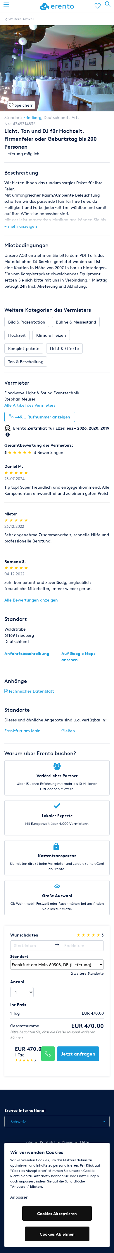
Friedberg (32, 117)
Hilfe (84, 1142)
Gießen (68, 730)
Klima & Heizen (51, 335)
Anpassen (19, 1197)
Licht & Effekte (64, 348)
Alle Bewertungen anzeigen (31, 599)
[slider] (20, 452)
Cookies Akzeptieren (57, 1213)
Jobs (29, 1142)
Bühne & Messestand (76, 321)
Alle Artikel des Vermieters (29, 405)
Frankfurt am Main (22, 730)
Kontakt (47, 1142)
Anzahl (17, 981)
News (67, 1142)
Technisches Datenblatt (31, 691)
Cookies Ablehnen (57, 1234)
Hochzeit (17, 335)
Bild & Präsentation (26, 321)
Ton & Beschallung (25, 361)
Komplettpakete (23, 348)
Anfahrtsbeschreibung (26, 653)
